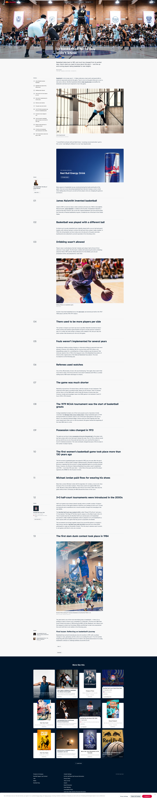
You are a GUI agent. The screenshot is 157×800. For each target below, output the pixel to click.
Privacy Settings (124, 796)
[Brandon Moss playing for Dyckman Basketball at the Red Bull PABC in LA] (79, 576)
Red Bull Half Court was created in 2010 (69, 512)
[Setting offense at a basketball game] (90, 280)
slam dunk (81, 311)
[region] (78, 796)
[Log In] (155, 2)
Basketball (59, 78)
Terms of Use (48, 795)
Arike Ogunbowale (87, 82)
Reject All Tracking (135, 796)
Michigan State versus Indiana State (74, 414)
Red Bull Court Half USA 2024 (77, 524)
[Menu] (2, 2)
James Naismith (69, 208)
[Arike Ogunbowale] (90, 111)
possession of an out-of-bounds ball (82, 436)
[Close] (155, 794)
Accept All (147, 796)
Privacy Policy (39, 795)
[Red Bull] (10, 2)
